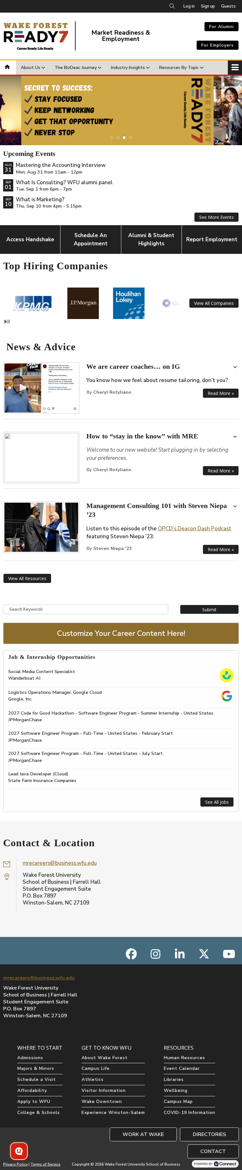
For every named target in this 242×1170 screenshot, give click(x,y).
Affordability (32, 1090)
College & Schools (38, 1113)
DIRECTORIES (209, 1134)
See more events (216, 217)
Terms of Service (45, 1164)
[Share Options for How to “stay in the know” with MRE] (235, 437)
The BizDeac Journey (76, 68)
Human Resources (184, 1058)
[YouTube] (228, 953)
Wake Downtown (102, 1101)
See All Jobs (217, 802)
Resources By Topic (179, 68)
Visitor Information (104, 1090)
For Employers (217, 45)
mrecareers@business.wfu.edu (60, 863)
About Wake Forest (105, 1058)
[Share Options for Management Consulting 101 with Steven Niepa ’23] (235, 507)
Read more (221, 393)
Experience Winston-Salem (113, 1113)
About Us (30, 68)
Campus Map (178, 1101)
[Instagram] (155, 953)
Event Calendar (182, 1068)
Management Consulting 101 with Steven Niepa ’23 (156, 510)
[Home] (8, 67)
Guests (228, 6)
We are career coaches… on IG (133, 366)
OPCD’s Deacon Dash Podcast (194, 528)
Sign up (208, 6)
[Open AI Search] (19, 1151)
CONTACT (213, 1151)
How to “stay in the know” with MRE (142, 436)
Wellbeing (175, 1090)
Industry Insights (128, 68)
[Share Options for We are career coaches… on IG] (235, 367)
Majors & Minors (35, 1068)
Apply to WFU (33, 1101)
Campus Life (96, 1068)
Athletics (93, 1079)
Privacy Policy (15, 1164)
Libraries (174, 1079)
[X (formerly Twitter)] (204, 953)
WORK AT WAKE (143, 1134)
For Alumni (221, 27)
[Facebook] (131, 953)
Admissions (30, 1058)
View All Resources (27, 578)
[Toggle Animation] (7, 321)
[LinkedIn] (179, 953)
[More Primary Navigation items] (235, 67)
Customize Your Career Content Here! (121, 633)
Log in (189, 6)
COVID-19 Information (189, 1113)
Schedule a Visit (36, 1079)
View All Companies (214, 303)
